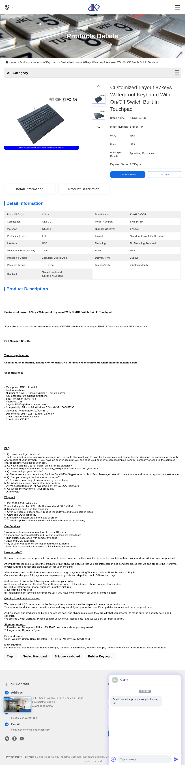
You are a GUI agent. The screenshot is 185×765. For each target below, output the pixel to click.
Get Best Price (128, 174)
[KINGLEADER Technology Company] (94, 7)
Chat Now (164, 174)
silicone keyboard (67, 656)
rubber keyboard (100, 656)
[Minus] (176, 680)
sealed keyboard (35, 656)
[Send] (176, 759)
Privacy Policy (14, 756)
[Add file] (113, 759)
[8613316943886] (21, 739)
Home (12, 62)
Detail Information (30, 189)
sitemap (29, 756)
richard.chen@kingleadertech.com (30, 729)
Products (25, 62)
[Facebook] (14, 739)
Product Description (83, 189)
